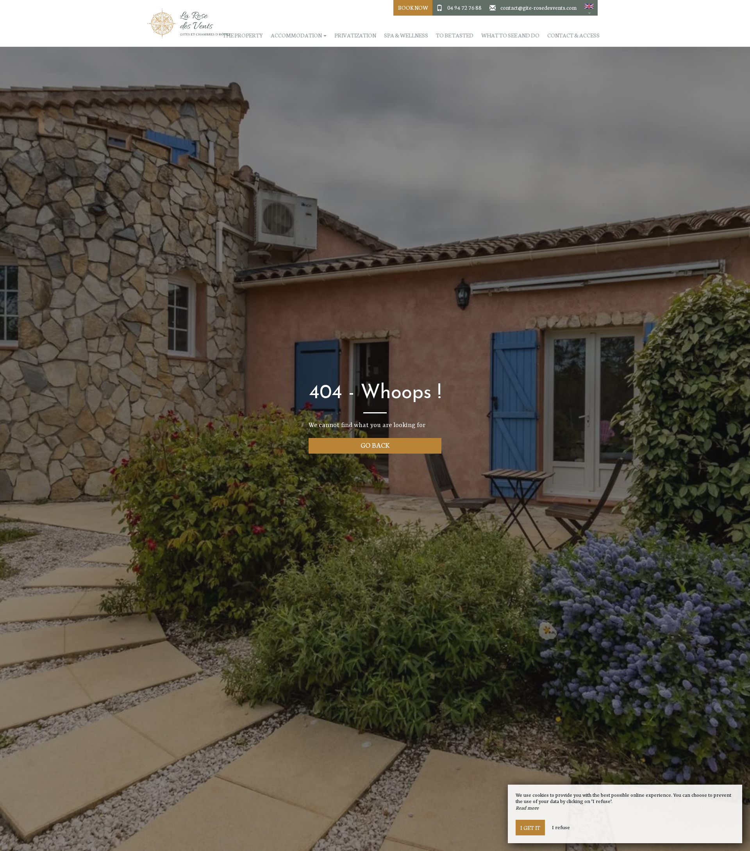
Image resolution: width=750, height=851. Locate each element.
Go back (375, 445)
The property (243, 35)
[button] (589, 8)
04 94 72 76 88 (464, 7)
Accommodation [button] (297, 35)
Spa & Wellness (406, 35)
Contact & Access (573, 35)
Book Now (413, 7)
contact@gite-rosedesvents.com (538, 7)
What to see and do (510, 35)
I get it (530, 827)
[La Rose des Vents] (185, 23)
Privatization (355, 35)
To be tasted (454, 35)
